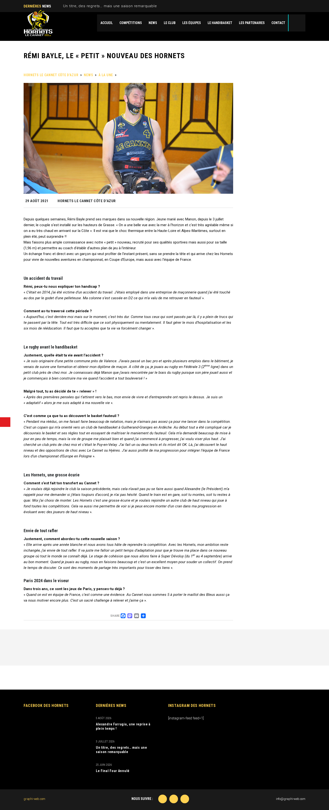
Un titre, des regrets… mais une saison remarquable (110, 6)
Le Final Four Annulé (113, 771)
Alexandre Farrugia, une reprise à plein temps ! (123, 726)
